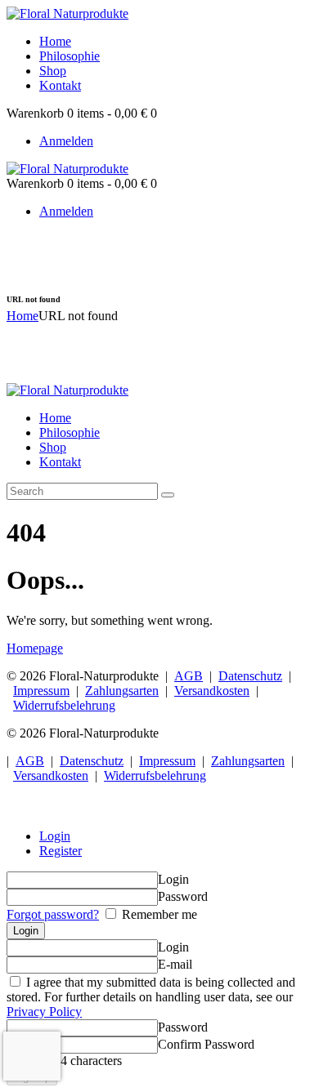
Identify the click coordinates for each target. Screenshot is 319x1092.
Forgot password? (53, 914)
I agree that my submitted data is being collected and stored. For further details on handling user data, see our (151, 996)
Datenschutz (250, 676)
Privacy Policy (44, 1011)
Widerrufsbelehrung (64, 705)
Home (22, 316)
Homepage (35, 648)
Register (60, 851)
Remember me (158, 914)
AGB (188, 676)
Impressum (41, 691)
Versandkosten (211, 691)
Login (54, 836)
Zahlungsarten (122, 691)
